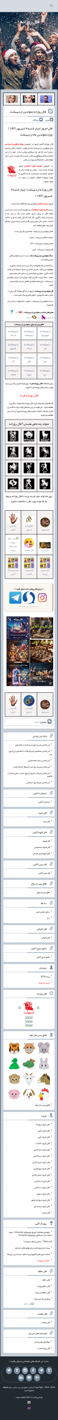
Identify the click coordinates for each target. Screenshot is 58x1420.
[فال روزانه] (18, 629)
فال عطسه (45, 1322)
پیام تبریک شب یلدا (42, 1298)
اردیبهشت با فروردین (45, 333)
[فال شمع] (18, 652)
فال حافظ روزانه (13, 548)
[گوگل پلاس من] (37, 1377)
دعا (48, 918)
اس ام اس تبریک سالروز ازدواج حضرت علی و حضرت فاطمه (30, 774)
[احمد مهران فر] (46, 100)
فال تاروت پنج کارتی (41, 1168)
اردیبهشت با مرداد (29, 346)
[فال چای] (41, 675)
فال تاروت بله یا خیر (42, 1206)
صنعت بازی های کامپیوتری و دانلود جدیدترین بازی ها (28, 1254)
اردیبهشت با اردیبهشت (29, 333)
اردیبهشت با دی (45, 372)
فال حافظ (46, 1280)
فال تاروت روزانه (45, 572)
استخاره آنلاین (44, 802)
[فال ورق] (18, 675)
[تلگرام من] (41, 1370)
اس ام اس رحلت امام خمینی (39, 760)
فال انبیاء (45, 550)
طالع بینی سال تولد (42, 1105)
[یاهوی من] (49, 1370)
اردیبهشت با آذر (13, 359)
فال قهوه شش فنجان (41, 853)
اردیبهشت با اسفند (13, 372)
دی (39, 317)
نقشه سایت (20, 1397)
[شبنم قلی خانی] (12, 100)
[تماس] (17, 1370)
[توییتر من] (9, 1370)
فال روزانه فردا (43, 1348)
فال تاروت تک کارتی (42, 1149)
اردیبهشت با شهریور (13, 346)
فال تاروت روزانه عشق (40, 1200)
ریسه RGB (45, 976)
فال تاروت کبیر (43, 1130)
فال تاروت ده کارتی (42, 1187)
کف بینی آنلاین (13, 528)
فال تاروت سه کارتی (41, 1156)
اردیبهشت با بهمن (29, 372)
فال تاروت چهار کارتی (41, 1162)
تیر (16, 312)
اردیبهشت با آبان (29, 359)
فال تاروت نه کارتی (42, 1181)
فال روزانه (30, 21)
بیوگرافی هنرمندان (42, 1342)
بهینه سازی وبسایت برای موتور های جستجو (32, 1248)
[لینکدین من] (21, 1377)
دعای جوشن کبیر (43, 912)
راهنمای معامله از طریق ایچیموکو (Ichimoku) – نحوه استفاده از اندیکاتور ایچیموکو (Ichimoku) (30, 1233)
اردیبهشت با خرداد (13, 333)
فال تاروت (46, 1212)
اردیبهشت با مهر (45, 359)
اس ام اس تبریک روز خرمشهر (38, 782)
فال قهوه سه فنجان (42, 847)
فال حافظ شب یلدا (42, 1292)
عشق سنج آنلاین (43, 957)
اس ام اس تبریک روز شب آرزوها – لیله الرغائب (31, 767)
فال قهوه (46, 841)
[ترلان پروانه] (29, 100)
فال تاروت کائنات (29, 572)
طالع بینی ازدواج (29, 528)
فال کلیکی (46, 937)
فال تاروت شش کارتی (41, 1175)
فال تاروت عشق (43, 1193)
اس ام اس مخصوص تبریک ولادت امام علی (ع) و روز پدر (30, 752)
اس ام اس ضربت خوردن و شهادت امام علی (32, 744)
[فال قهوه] (41, 652)
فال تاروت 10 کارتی (13, 572)
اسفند (29, 317)
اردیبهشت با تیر (45, 346)
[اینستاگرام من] (25, 1370)
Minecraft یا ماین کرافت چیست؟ (38, 1241)
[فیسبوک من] (33, 1370)
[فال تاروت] (41, 629)
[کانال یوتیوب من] (29, 1377)
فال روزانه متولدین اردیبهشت (28, 111)
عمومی (37, 722)
